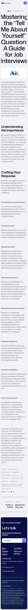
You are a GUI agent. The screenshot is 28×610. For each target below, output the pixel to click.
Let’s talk (9, 527)
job (22, 475)
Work (9, 11)
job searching (14, 481)
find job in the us (13, 469)
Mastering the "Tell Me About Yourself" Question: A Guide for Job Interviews (12, 485)
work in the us (6, 489)
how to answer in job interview (10, 475)
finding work (15, 472)
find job (4, 469)
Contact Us (6, 558)
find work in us (6, 472)
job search (5, 481)
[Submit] (24, 541)
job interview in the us (17, 478)
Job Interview (5, 478)
